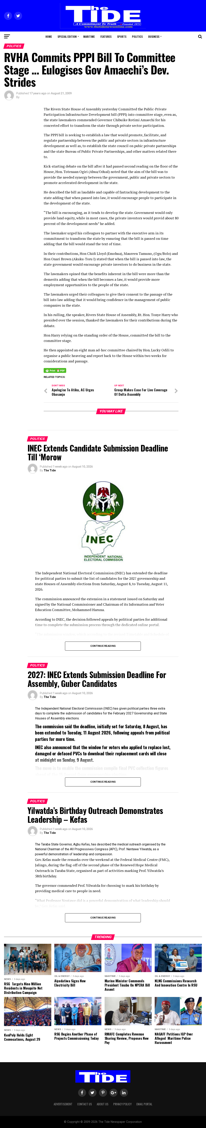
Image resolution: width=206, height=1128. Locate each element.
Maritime (89, 36)
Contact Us (84, 1104)
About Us (102, 1104)
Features (105, 36)
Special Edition (67, 36)
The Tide (50, 470)
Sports (121, 36)
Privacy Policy (122, 1104)
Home (48, 36)
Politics (137, 36)
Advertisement (63, 1104)
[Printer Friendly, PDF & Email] (55, 370)
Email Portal (144, 1104)
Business (153, 36)
